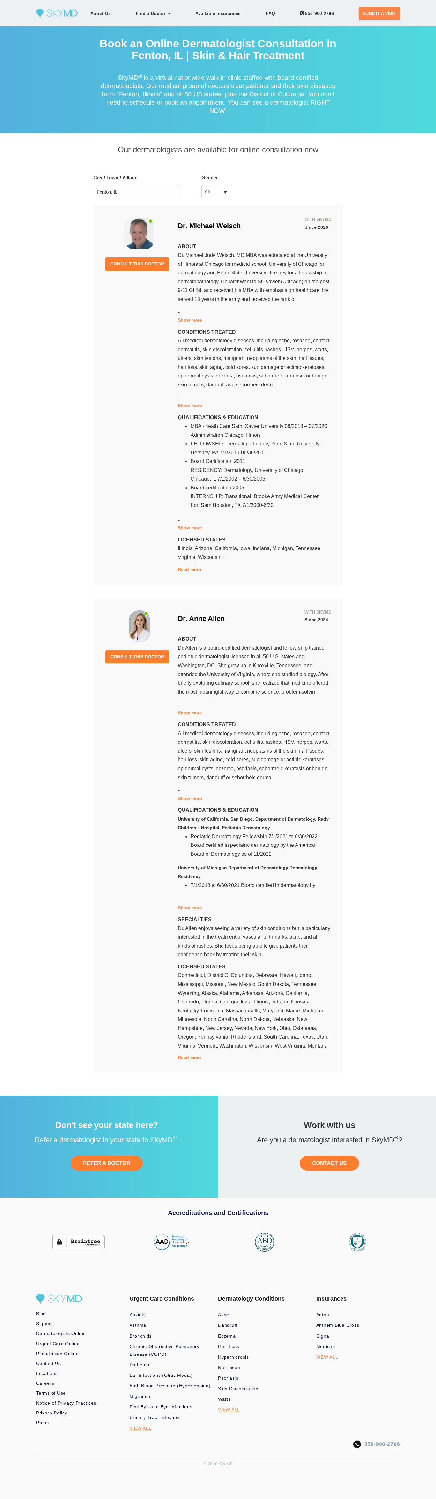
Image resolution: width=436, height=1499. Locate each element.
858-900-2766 (319, 13)
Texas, (308, 1037)
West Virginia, (291, 1045)
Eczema (227, 1336)
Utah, (322, 1037)
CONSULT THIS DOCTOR (137, 263)
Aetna (322, 1314)
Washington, (234, 1045)
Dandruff (227, 1325)
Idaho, (305, 975)
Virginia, (188, 557)
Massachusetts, (244, 1010)
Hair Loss (228, 1346)
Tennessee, (309, 548)
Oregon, (187, 1037)
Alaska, (210, 993)
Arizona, (205, 548)
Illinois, (186, 548)
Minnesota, (191, 1019)
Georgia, (230, 1001)
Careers (45, 1383)
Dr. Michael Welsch (209, 226)
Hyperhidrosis (233, 1357)
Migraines (141, 1396)
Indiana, (262, 548)
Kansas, (300, 1001)
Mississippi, (192, 984)
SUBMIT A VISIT (379, 13)
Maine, (294, 1010)
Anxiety (138, 1314)
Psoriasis (228, 1378)
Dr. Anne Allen (201, 619)
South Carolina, (282, 1037)
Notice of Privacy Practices (66, 1403)
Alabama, (230, 993)
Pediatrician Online (57, 1353)
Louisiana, (213, 1010)
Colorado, (189, 1001)
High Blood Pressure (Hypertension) (170, 1385)
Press (42, 1422)
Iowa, (246, 548)
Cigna (322, 1336)
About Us (100, 13)
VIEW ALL (141, 1428)
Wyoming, (189, 993)
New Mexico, (242, 984)
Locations (47, 1373)
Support (45, 1323)
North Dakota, (256, 1019)
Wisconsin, (262, 1045)
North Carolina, (222, 1019)
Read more (189, 569)
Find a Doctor (152, 13)
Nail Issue (229, 1367)
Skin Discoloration (238, 1388)
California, (227, 548)
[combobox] (216, 191)
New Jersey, (219, 1028)
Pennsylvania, (214, 1037)
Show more (190, 320)
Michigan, (284, 548)
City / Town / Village (115, 177)
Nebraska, (284, 1019)
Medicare (326, 1346)
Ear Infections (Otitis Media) (161, 1375)
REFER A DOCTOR (106, 1163)
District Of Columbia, (231, 975)
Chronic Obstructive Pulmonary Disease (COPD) (164, 1350)
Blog (41, 1313)
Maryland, (274, 1010)
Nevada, (244, 1028)
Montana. (318, 1045)
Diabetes (139, 1364)
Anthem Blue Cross (337, 1325)
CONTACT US (329, 1163)
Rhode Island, (247, 1037)
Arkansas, (254, 993)
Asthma (138, 1325)
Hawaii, (289, 975)
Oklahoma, (305, 1028)
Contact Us (48, 1363)
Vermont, (208, 1045)
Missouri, (216, 984)
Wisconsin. (210, 557)
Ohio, (286, 1028)
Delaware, (267, 975)
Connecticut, (192, 975)
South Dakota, (274, 984)
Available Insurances (218, 13)
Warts (224, 1399)
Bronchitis (141, 1336)
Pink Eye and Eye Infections (161, 1406)
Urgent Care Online (58, 1343)
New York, (267, 1028)
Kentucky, (189, 1010)
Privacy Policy (51, 1412)
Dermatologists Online (61, 1333)
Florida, (210, 1001)
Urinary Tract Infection (155, 1417)
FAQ (270, 13)
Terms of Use (51, 1393)
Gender (209, 177)
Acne (223, 1314)
